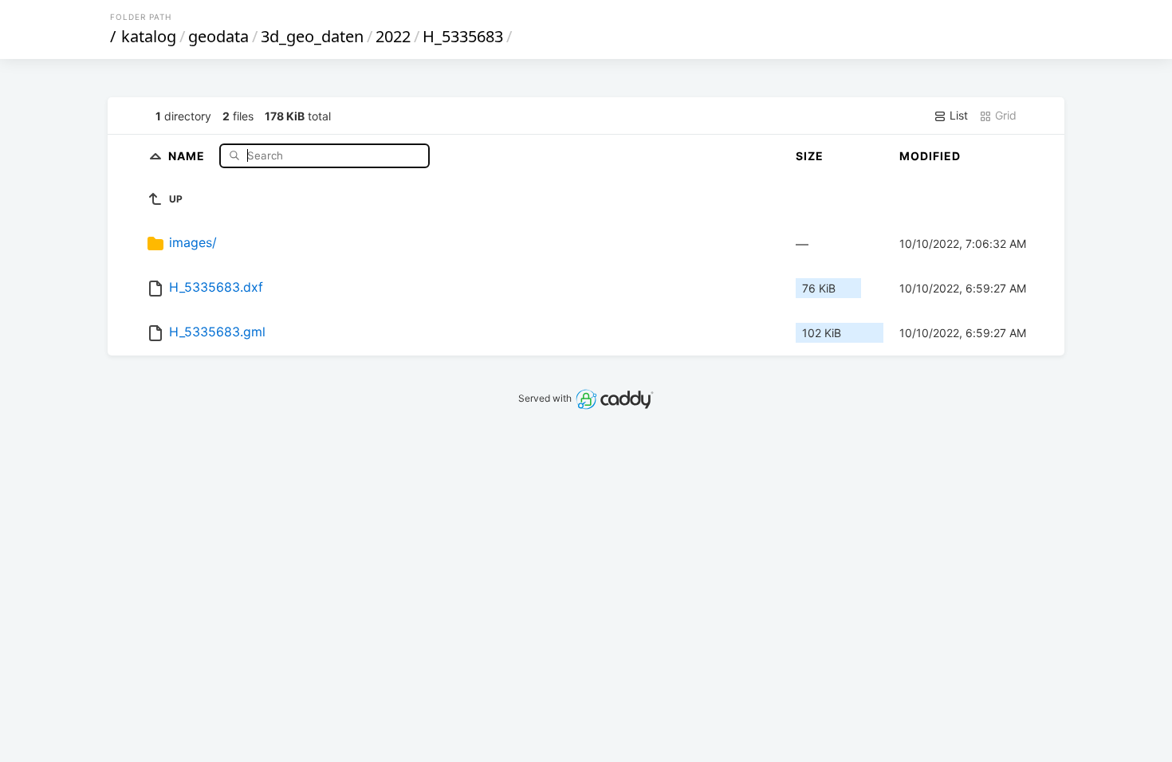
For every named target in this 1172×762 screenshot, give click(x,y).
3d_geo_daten (312, 36)
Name (188, 155)
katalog (148, 36)
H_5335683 (463, 36)
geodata (218, 36)
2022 (393, 36)
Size (810, 156)
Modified (930, 156)
